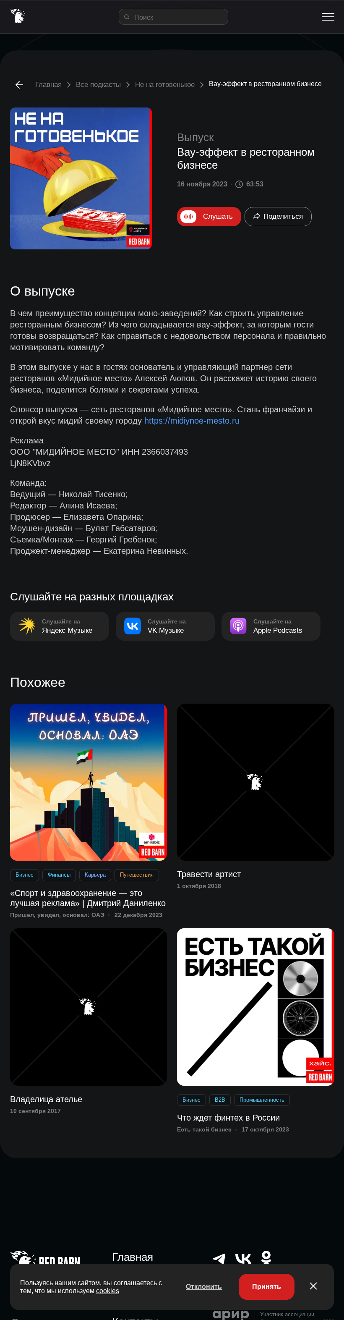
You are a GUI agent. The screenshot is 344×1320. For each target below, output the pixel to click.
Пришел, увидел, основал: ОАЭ (57, 914)
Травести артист (209, 874)
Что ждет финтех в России (228, 1117)
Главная (48, 85)
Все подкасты (98, 85)
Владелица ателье (46, 1099)
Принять (266, 1286)
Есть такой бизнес (204, 1129)
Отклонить (204, 1286)
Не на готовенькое (165, 85)
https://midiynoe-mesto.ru (192, 420)
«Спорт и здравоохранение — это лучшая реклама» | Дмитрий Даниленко (88, 898)
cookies (107, 1290)
